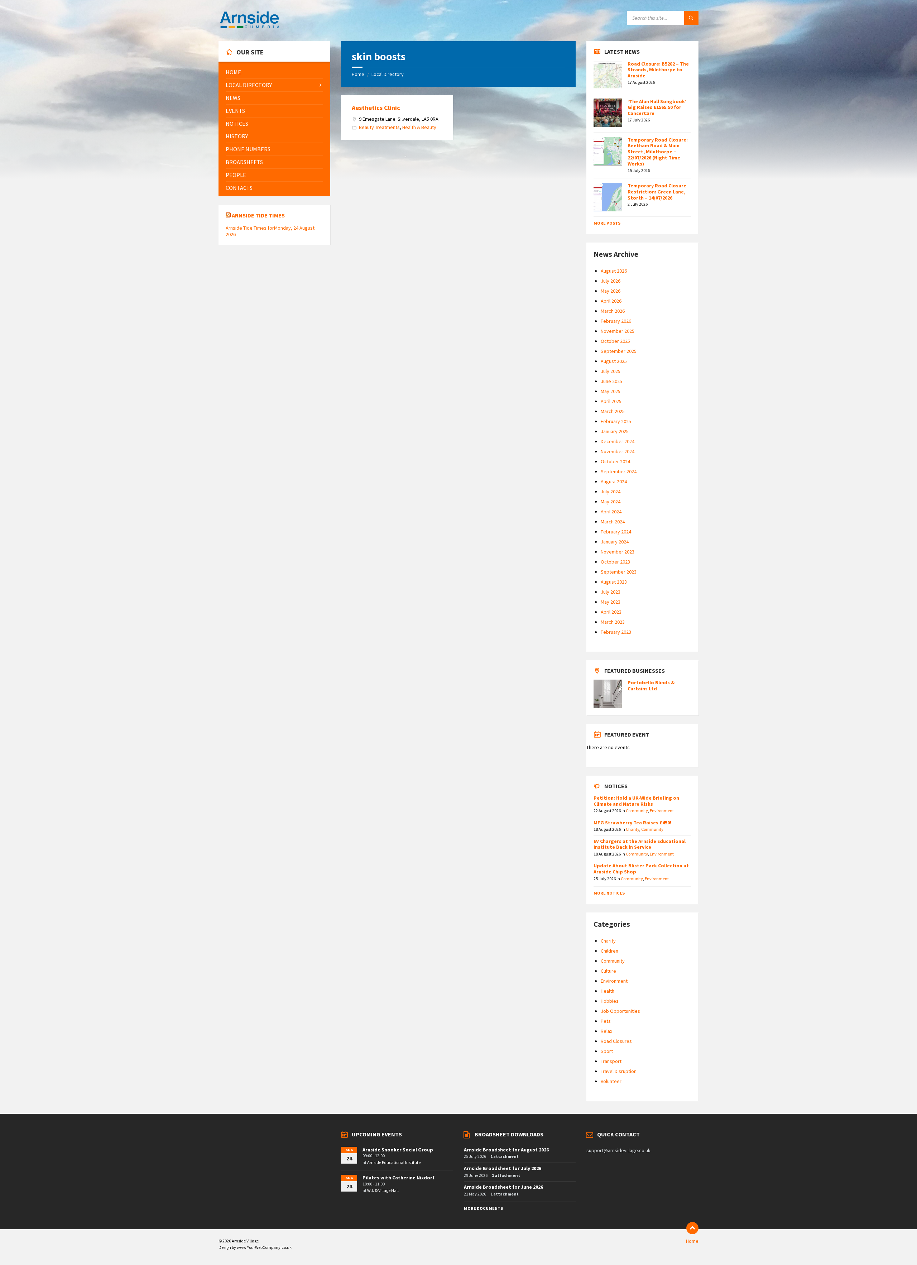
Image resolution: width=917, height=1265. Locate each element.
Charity (632, 829)
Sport (607, 1051)
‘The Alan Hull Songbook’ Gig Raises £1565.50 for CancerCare (657, 107)
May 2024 (610, 501)
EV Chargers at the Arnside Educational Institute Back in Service (640, 844)
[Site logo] (250, 27)
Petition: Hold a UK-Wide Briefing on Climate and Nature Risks (636, 801)
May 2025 (610, 391)
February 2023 (616, 632)
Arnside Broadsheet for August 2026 (506, 1149)
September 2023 (619, 572)
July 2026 (610, 281)
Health (607, 991)
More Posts (607, 223)
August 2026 (614, 271)
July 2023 (610, 592)
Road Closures (616, 1041)
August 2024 (614, 481)
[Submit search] (691, 18)
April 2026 (611, 301)
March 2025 (613, 411)
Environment (662, 810)
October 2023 (615, 562)
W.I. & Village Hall (383, 1190)
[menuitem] (274, 72)
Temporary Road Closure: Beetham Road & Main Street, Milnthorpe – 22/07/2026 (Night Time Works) (658, 151)
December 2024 (617, 441)
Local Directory (387, 74)
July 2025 (610, 371)
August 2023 (614, 582)
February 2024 (616, 531)
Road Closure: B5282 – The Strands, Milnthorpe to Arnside (658, 70)
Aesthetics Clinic (376, 108)
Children (609, 951)
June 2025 (611, 381)
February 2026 (616, 321)
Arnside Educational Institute (394, 1162)
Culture (608, 971)
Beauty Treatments (379, 127)
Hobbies (610, 1001)
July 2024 (610, 491)
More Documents (483, 1208)
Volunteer (611, 1081)
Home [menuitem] (692, 1241)
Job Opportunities (620, 1011)
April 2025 (611, 401)
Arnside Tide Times (258, 215)
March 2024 (613, 521)
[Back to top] (692, 1228)
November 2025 (617, 331)
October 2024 (615, 461)
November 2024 (617, 451)
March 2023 (613, 622)
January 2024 (615, 541)
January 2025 (615, 431)
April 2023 (611, 612)
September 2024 (619, 471)
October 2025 (615, 341)
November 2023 (617, 551)
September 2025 (619, 351)
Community (637, 810)
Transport (611, 1061)
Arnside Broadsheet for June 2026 (503, 1187)
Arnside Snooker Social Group (398, 1149)
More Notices (609, 893)
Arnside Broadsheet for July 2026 (502, 1168)
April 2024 (611, 511)
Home (358, 74)
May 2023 (610, 602)
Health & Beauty (419, 127)
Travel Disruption (619, 1071)
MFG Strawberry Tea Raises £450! (632, 822)
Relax (606, 1031)
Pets (606, 1021)
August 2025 (614, 361)
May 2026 (610, 291)
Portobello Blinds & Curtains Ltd (651, 685)
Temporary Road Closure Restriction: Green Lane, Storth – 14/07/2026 (657, 191)
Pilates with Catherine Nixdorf (399, 1177)
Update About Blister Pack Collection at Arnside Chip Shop (641, 868)
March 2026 (613, 311)
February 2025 (616, 421)
